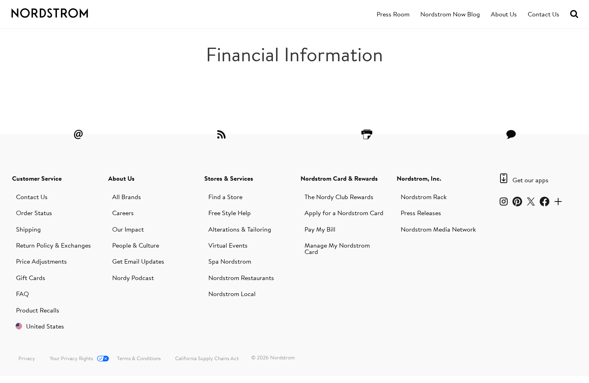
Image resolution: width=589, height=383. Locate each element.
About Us (504, 14)
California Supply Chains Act (207, 358)
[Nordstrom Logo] (63, 11)
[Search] (574, 14)
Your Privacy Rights (71, 358)
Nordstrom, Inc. (419, 178)
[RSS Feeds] (222, 134)
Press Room (393, 14)
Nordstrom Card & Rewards (339, 178)
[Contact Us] (511, 134)
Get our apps (530, 179)
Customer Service (37, 178)
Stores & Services (228, 178)
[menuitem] (393, 14)
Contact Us (543, 14)
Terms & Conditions (139, 358)
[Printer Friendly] (367, 134)
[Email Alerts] (78, 134)
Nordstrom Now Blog (450, 14)
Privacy (26, 358)
